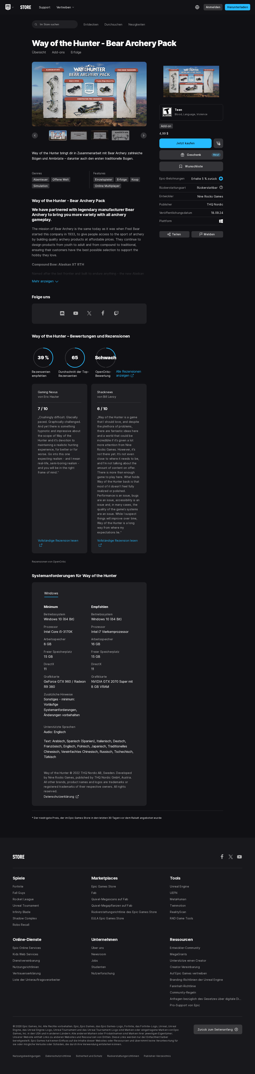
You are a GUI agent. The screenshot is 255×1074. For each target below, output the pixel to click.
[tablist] (89, 593)
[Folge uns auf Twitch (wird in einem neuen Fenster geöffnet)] (116, 313)
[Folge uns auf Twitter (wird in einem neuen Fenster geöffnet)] (89, 313)
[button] (89, 281)
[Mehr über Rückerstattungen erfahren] (221, 187)
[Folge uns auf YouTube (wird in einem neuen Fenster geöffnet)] (75, 313)
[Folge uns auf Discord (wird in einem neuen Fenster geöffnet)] (62, 313)
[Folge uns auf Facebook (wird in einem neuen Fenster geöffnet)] (103, 313)
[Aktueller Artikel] (58, 135)
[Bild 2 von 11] (79, 135)
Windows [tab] (51, 593)
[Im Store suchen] (36, 24)
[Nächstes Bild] (144, 135)
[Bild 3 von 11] (100, 135)
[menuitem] (91, 24)
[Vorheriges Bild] (35, 135)
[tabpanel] (89, 657)
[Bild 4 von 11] (120, 135)
